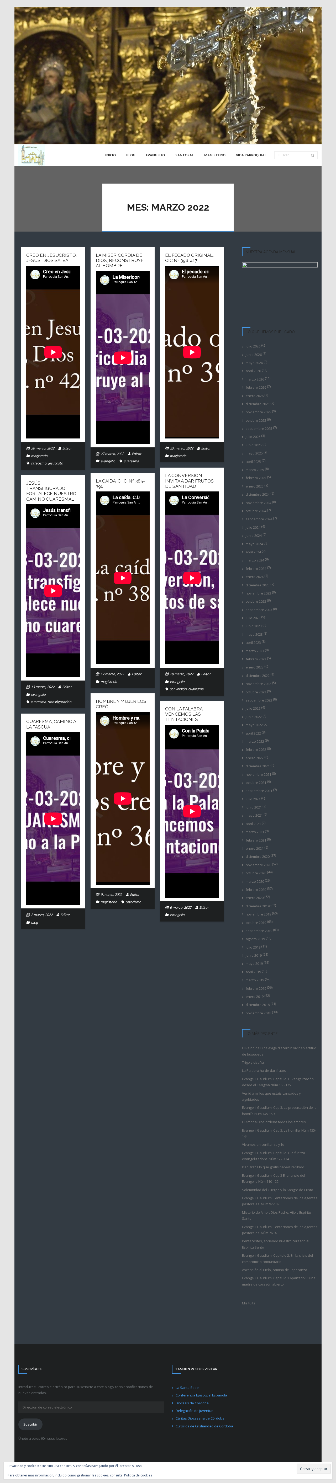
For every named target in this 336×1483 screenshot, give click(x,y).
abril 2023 (253, 642)
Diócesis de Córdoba (192, 1403)
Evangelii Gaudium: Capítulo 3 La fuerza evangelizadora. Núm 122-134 (273, 1155)
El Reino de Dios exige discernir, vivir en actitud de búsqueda (279, 1051)
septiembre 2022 (259, 700)
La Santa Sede (187, 1387)
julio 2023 (253, 617)
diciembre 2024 (258, 494)
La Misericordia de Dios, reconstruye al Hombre (120, 261)
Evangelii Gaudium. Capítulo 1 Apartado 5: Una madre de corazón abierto (279, 1281)
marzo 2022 (255, 741)
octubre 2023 (256, 601)
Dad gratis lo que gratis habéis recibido (273, 1167)
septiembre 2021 (259, 790)
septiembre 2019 (259, 930)
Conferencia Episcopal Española (201, 1395)
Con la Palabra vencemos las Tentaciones (183, 714)
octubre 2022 (256, 692)
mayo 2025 (254, 453)
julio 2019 (253, 947)
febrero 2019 (256, 988)
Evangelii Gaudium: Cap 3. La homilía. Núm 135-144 (279, 1133)
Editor (67, 448)
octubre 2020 (256, 873)
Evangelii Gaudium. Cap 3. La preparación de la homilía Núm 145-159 (279, 1110)
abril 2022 (253, 733)
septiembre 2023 (259, 609)
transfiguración (59, 701)
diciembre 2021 (258, 766)
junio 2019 (254, 955)
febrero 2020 (256, 889)
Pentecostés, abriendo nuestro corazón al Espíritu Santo (275, 1244)
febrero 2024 (256, 568)
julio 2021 (253, 799)
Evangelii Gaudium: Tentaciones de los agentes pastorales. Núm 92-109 (279, 1201)
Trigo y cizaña (253, 1062)
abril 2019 (253, 972)
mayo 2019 (254, 963)
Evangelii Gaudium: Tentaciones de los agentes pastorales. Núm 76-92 (279, 1229)
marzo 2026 (255, 379)
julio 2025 (253, 436)
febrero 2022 (256, 749)
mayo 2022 (254, 724)
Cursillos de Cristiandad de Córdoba (204, 1426)
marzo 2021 (255, 831)
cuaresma (131, 461)
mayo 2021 (254, 815)
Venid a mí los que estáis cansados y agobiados (271, 1096)
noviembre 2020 (258, 865)
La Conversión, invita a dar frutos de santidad (189, 481)
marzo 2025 (255, 469)
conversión (178, 689)
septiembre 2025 (259, 428)
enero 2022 (255, 758)
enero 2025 (255, 486)
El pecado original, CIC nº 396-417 (189, 258)
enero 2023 (255, 667)
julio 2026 (253, 346)
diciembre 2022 (258, 675)
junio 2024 (254, 535)
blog (34, 922)
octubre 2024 (256, 510)
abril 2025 (253, 461)
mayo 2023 (254, 634)
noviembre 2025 (258, 412)
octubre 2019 (256, 922)
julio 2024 (253, 527)
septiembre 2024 (259, 519)
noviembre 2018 (258, 1013)
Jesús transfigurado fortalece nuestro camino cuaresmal (51, 491)
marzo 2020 (255, 881)
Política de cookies (138, 1475)
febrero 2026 (256, 387)
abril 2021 (253, 823)
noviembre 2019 (258, 914)
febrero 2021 (256, 840)
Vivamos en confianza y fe (263, 1144)
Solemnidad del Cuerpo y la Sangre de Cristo (277, 1189)
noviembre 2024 (258, 502)
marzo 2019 (255, 980)
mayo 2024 (254, 544)
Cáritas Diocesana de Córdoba (200, 1418)
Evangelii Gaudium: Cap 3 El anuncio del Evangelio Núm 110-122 (273, 1178)
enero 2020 (255, 897)
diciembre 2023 (258, 585)
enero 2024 (255, 576)
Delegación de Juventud (194, 1410)
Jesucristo (55, 463)
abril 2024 (253, 552)
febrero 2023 (256, 659)
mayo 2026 (254, 362)
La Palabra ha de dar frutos (264, 1070)
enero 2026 (255, 395)
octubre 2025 (256, 420)
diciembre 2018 (258, 1004)
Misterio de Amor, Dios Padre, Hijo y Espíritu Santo (276, 1215)
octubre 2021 (256, 782)
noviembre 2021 (258, 774)
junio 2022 (254, 716)
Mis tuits (248, 1303)
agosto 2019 (255, 938)
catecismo (38, 463)
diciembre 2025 (258, 403)
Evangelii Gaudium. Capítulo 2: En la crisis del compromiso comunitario (277, 1258)
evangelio (108, 461)
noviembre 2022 (258, 683)
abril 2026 (253, 370)
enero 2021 (255, 848)
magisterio (39, 455)
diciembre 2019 (258, 906)
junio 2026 (254, 354)
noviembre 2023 (258, 593)
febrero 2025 (256, 477)
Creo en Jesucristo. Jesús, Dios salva (51, 258)
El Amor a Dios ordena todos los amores (274, 1122)
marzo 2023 (255, 651)
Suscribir (30, 1424)
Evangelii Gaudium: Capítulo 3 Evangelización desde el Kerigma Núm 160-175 (278, 1082)
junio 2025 (254, 445)
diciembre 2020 (258, 856)
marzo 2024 (255, 560)
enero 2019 (255, 996)
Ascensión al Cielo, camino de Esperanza (274, 1269)
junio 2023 (254, 626)
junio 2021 (254, 807)
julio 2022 (253, 708)
